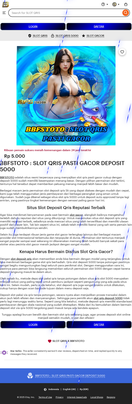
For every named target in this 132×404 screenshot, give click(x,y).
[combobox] (65, 13)
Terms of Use (45, 397)
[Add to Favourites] (122, 51)
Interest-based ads (77, 397)
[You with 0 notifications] (116, 4)
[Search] (126, 13)
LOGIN (33, 26)
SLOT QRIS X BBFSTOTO (68, 341)
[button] (66, 389)
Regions (111, 397)
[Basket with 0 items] (126, 4)
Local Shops (96, 397)
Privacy (59, 397)
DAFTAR (99, 26)
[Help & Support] (104, 4)
